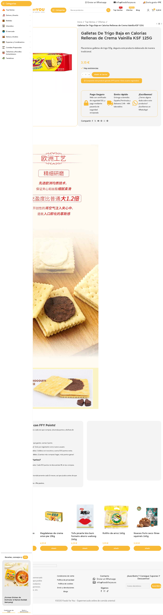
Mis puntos (40, 483)
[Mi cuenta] (148, 10)
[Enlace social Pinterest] (101, 121)
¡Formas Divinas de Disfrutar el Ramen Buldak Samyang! (16, 599)
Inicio (79, 22)
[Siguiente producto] (161, 24)
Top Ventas (90, 22)
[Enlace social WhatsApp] (104, 121)
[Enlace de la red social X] (95, 121)
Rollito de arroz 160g (114, 533)
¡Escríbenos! (145, 94)
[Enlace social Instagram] (104, 591)
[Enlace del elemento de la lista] (65, 576)
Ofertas (101, 22)
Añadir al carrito (100, 74)
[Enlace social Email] (98, 121)
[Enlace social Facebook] (92, 121)
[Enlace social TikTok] (107, 591)
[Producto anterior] (157, 24)
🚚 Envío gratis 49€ (152, 2)
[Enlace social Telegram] (107, 121)
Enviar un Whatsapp (96, 2)
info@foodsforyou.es (126, 2)
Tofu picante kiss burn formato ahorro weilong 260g (83, 536)
